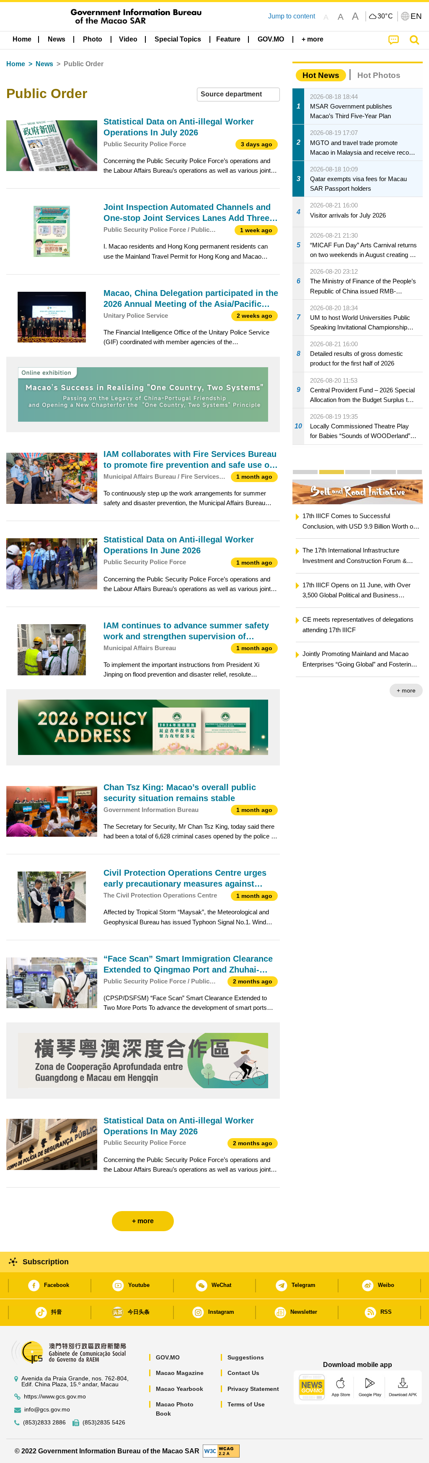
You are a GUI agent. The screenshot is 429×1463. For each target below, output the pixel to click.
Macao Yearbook (179, 1388)
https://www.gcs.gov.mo (55, 1396)
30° (385, 16)
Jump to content (291, 16)
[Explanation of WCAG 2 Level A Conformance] (221, 1450)
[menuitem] (56, 39)
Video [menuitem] (128, 39)
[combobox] (238, 94)
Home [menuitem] (22, 39)
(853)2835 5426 (104, 1422)
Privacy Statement (253, 1388)
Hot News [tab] (320, 75)
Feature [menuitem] (228, 39)
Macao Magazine (180, 1373)
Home (15, 63)
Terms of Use (246, 1404)
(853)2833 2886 (44, 1422)
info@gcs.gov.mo (47, 1409)
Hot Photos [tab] (379, 75)
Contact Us (243, 1373)
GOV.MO (168, 1357)
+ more (406, 690)
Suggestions (245, 1357)
